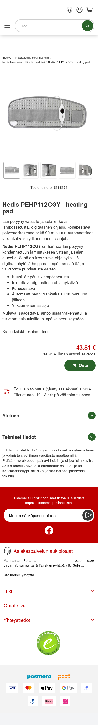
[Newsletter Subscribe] (87, 515)
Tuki (8, 591)
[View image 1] (11, 170)
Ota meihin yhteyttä (19, 574)
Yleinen (10, 415)
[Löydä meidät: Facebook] (49, 530)
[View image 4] (67, 170)
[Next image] (85, 114)
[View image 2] (30, 170)
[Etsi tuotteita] (87, 25)
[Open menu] (7, 26)
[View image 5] (86, 170)
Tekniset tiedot (19, 436)
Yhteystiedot (17, 619)
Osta (83, 365)
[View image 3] (48, 170)
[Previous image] (9, 114)
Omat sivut (15, 605)
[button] (47, 113)
